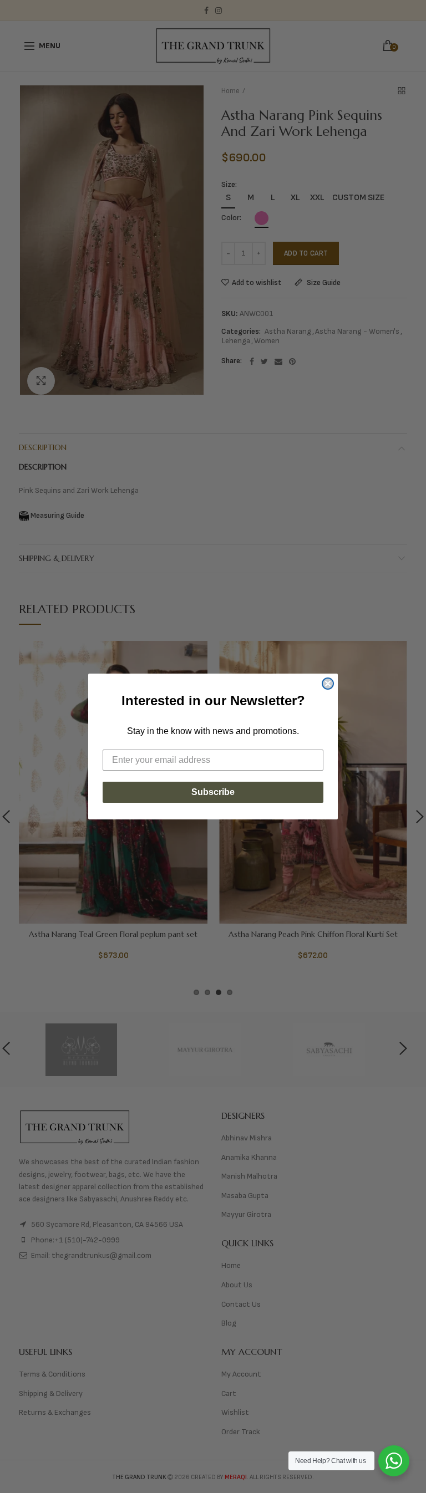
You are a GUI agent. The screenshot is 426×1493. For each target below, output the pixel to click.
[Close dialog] (327, 683)
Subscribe (213, 792)
